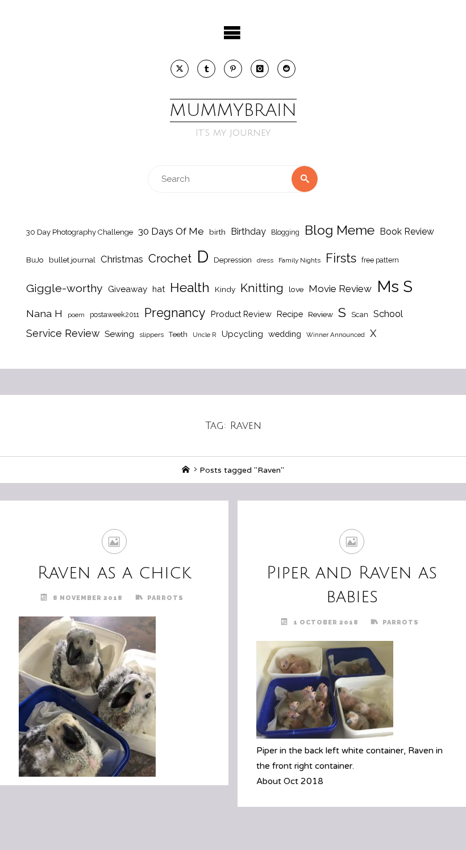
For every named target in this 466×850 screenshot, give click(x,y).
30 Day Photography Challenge (79, 232)
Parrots (165, 598)
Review (320, 314)
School (388, 313)
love (296, 289)
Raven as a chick (114, 573)
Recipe (290, 314)
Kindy (225, 289)
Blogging (285, 232)
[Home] (186, 470)
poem (76, 314)
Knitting (262, 288)
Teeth (178, 334)
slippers (151, 335)
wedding (284, 334)
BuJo (35, 259)
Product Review (241, 314)
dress (265, 260)
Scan (359, 314)
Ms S (395, 286)
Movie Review (340, 288)
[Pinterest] (233, 69)
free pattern (380, 260)
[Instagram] (260, 69)
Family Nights (299, 260)
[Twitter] (179, 69)
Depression (233, 260)
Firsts (341, 258)
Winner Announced (335, 335)
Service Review (62, 333)
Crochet (170, 258)
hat (158, 289)
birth (217, 231)
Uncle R (205, 335)
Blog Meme (340, 230)
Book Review (407, 231)
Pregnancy (175, 313)
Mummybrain (233, 110)
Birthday (248, 231)
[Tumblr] (206, 69)
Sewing (119, 334)
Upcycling (242, 334)
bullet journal (72, 259)
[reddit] (286, 69)
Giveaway (127, 289)
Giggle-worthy (64, 288)
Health (190, 287)
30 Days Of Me (171, 231)
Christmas (122, 259)
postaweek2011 (114, 314)
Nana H (44, 313)
